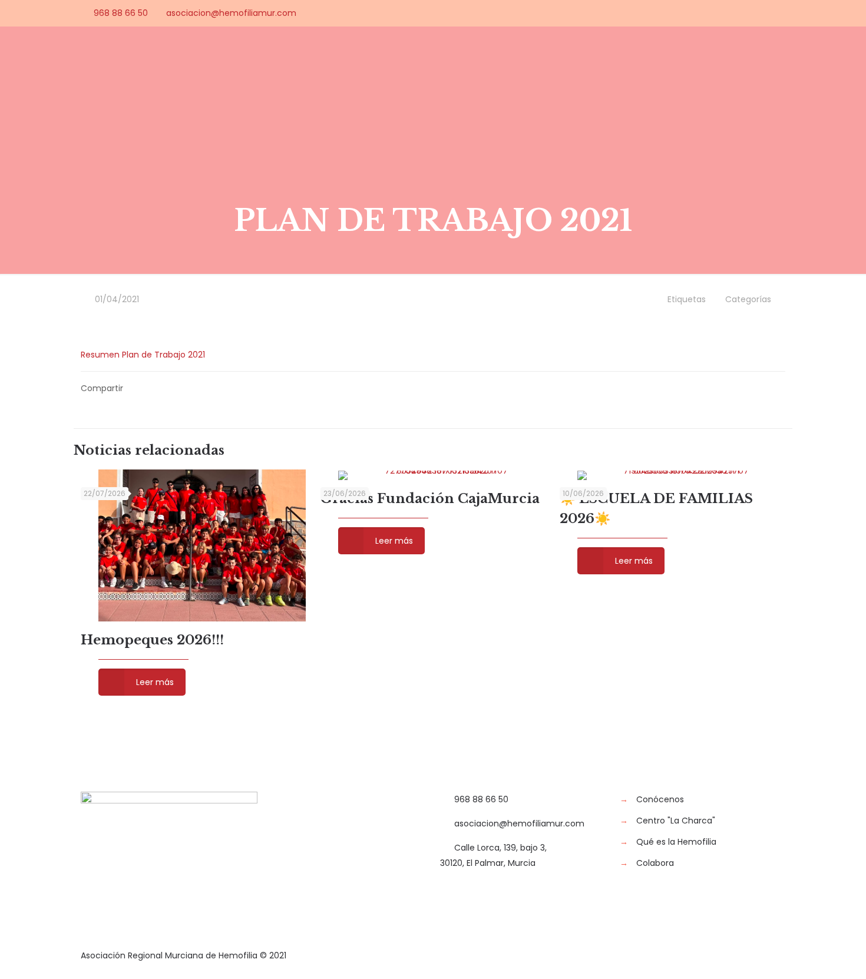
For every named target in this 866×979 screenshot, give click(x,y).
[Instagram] (779, 12)
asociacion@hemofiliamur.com (231, 13)
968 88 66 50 (121, 13)
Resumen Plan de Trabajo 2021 (143, 354)
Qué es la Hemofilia (676, 842)
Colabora (655, 863)
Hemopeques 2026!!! (152, 640)
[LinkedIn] (763, 12)
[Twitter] (731, 12)
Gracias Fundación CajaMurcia (430, 499)
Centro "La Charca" (675, 820)
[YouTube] (747, 12)
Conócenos (660, 799)
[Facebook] (715, 12)
